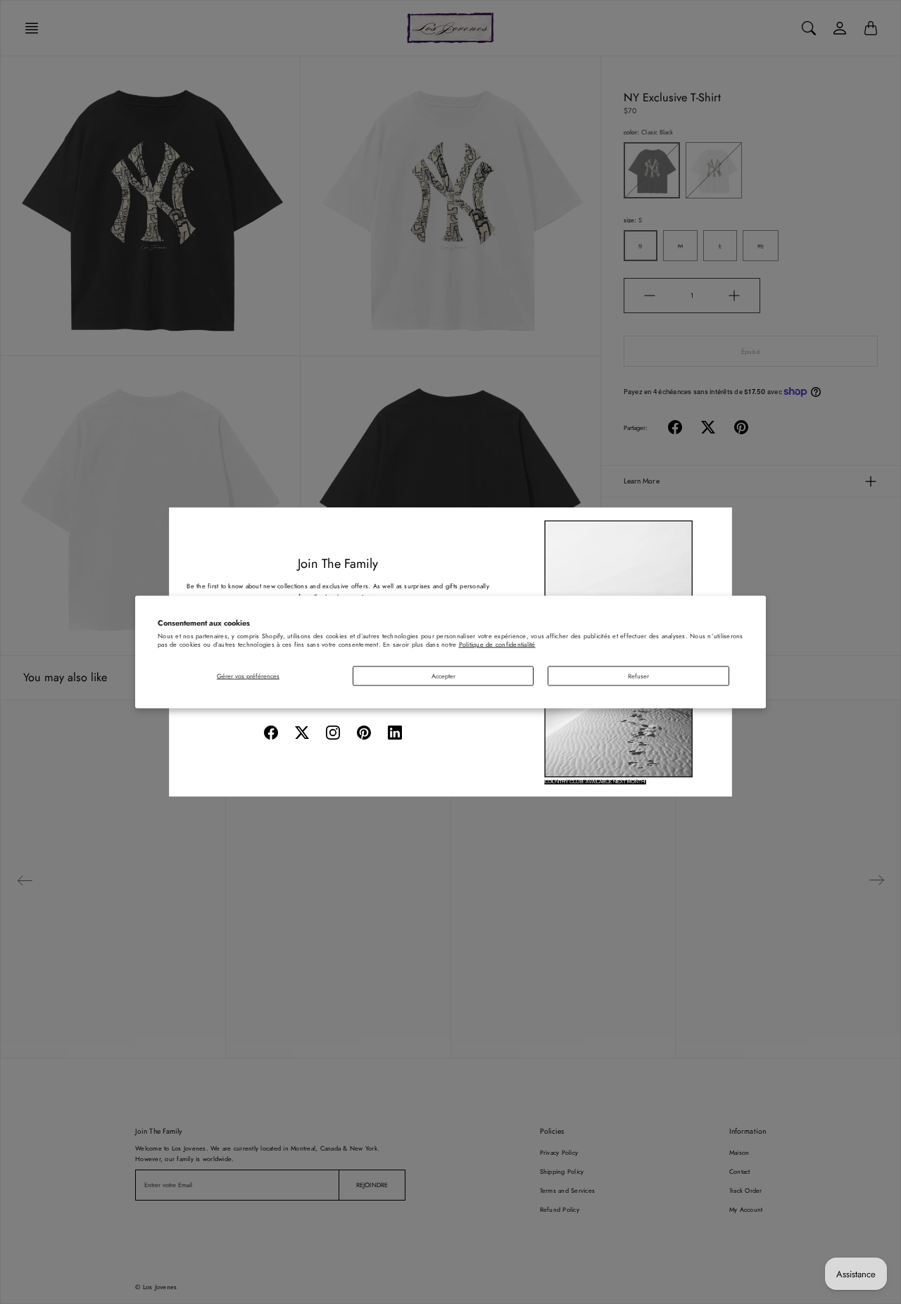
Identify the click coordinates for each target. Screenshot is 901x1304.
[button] (271, 732)
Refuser (638, 675)
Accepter (443, 675)
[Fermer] (715, 523)
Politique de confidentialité (497, 643)
